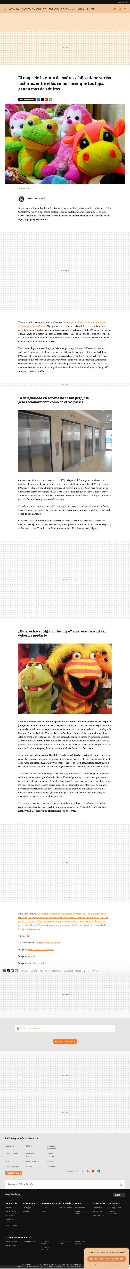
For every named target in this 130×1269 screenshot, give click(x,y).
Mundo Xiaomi (11, 1225)
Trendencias (97, 1208)
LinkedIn (99, 1171)
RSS (88, 1171)
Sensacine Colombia (44, 1248)
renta (96, 971)
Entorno (34, 971)
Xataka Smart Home (11, 1220)
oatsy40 (31, 956)
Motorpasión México (80, 1243)
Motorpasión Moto (80, 1212)
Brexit (8, 1161)
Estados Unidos (32, 1161)
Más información (83, 1266)
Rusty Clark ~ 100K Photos (41, 949)
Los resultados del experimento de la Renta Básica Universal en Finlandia (63, 917)
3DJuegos (27, 1208)
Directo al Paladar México (65, 1243)
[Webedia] (124, 2)
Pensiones (51, 1166)
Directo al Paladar (65, 1208)
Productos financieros (51, 1155)
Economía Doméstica (72, 971)
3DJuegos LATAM (30, 1242)
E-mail (50, 99)
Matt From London (37, 963)
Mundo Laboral (12, 1154)
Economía (10, 1146)
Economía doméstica (34, 8)
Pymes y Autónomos (114, 1212)
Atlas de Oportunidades (48, 942)
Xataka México (11, 1242)
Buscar (120, 1184)
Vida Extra (27, 1211)
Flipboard (115, 8)
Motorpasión (80, 1208)
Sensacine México (44, 1243)
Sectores (14, 8)
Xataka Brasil (11, 1245)
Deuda (29, 1166)
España (91, 8)
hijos (87, 971)
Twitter (120, 8)
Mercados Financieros (51, 1147)
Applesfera (10, 1215)
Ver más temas (13, 1173)
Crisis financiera (12, 1166)
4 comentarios (28, 100)
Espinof (43, 1211)
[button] (36, 198)
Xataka (8, 1208)
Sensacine (44, 1208)
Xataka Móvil (11, 1211)
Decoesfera (97, 1211)
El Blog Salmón (115, 1208)
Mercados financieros (62, 8)
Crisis (81, 8)
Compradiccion (98, 1215)
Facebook (124, 8)
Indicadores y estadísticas (50, 971)
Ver (66, 1041)
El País (26, 935)
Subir (117, 1195)
